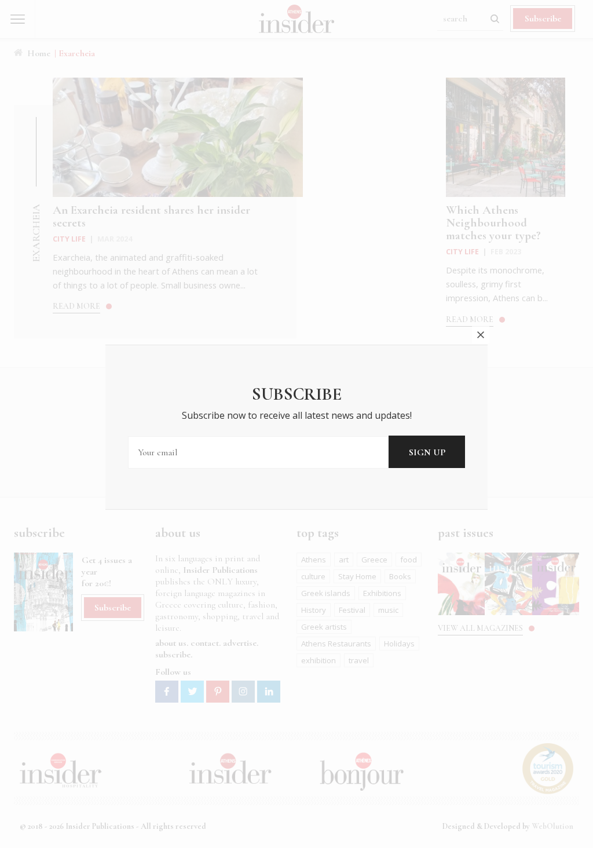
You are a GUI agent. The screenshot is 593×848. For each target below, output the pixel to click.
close (480, 334)
